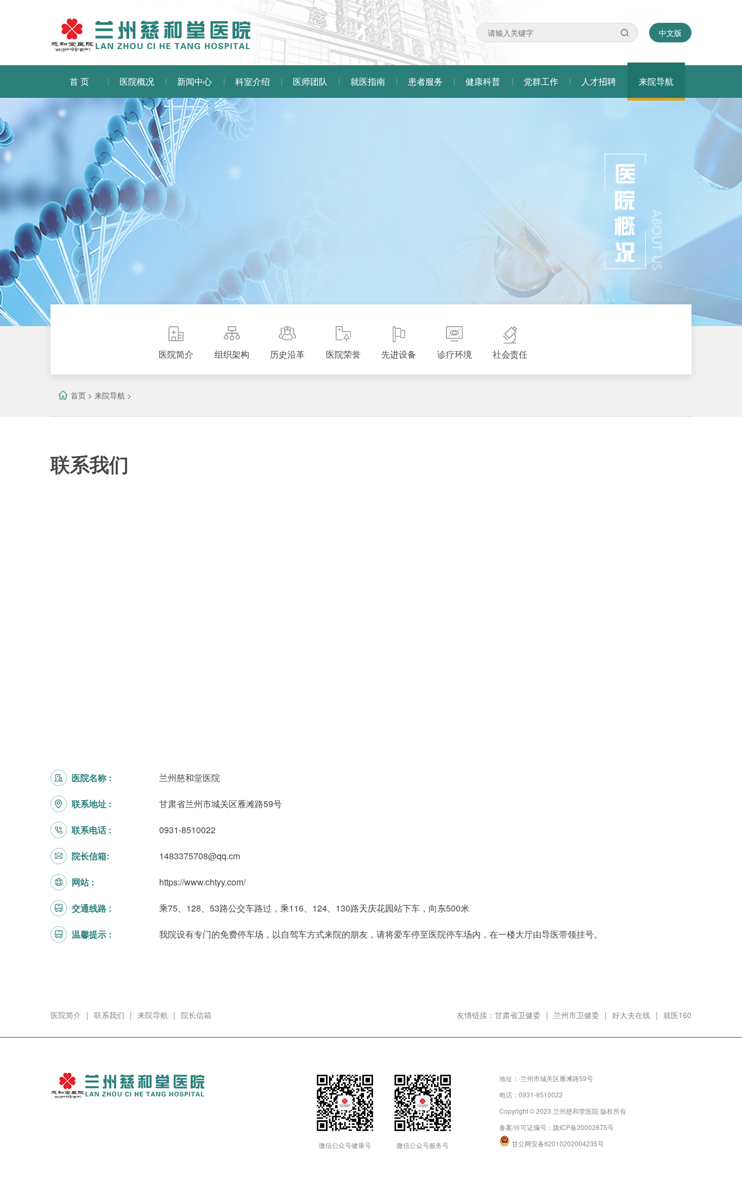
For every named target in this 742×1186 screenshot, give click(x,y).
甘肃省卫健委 (517, 1014)
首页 (78, 395)
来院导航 (110, 395)
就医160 (677, 1014)
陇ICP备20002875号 (583, 1127)
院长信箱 (196, 1014)
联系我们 (109, 1014)
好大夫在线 (631, 1014)
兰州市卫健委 (576, 1014)
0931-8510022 (541, 1094)
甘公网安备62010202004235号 (558, 1143)
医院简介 (66, 1014)
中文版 (670, 32)
